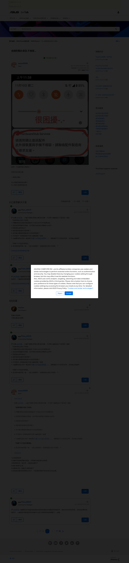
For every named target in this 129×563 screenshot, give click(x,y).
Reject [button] (60, 293)
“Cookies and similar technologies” (80, 288)
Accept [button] (68, 293)
